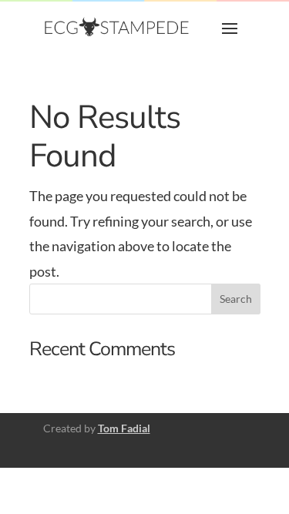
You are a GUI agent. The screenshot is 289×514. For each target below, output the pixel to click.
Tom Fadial (124, 428)
